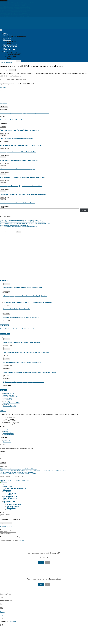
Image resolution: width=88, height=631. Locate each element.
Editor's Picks (8, 395)
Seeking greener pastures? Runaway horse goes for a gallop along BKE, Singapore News (26, 352)
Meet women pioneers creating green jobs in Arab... (14, 11)
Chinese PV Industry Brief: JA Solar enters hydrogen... (15, 4)
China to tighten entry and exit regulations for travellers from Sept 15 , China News (22, 222)
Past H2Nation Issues (14, 53)
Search (18, 61)
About (5, 51)
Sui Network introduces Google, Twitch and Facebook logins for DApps (22, 362)
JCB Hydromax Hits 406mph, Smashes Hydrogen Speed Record (22, 177)
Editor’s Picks (7, 35)
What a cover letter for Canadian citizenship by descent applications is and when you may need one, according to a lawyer (33, 470)
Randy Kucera (3, 103)
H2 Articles (7, 38)
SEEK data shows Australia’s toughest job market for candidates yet (18, 226)
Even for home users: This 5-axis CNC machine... (17, 203)
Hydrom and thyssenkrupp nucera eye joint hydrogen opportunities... (18, 2)
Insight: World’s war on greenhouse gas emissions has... (15, 7)
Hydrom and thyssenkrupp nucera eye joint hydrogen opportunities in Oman (23, 382)
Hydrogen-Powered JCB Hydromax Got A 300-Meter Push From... (23, 194)
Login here (21, 540)
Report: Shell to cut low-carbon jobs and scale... (13, 5)
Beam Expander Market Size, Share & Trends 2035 (18, 152)
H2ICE (5, 48)
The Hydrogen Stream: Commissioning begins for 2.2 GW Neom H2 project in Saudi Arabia (25, 223)
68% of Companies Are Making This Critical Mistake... (15, 16)
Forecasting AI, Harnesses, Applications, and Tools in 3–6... (21, 186)
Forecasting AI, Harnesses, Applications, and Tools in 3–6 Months (18, 473)
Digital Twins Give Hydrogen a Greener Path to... (13, 13)
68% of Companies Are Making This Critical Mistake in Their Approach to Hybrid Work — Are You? (29, 372)
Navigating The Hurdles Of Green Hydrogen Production (15, 8)
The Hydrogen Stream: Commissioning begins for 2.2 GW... (21, 145)
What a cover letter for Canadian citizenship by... (17, 169)
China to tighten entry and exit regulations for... (17, 139)
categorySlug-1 (8, 393)
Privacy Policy (11, 56)
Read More (3, 87)
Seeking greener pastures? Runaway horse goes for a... (15, 10)
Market (9, 43)
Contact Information (13, 54)
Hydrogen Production (10, 45)
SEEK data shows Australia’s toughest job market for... (19, 160)
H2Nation (3, 411)
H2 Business (7, 40)
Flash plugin (13, 621)
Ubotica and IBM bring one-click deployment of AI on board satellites (21, 342)
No (47, 562)
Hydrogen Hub (11, 41)
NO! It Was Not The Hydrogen (16, 36)
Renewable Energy (9, 50)
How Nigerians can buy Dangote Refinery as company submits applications (20, 220)
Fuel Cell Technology (10, 46)
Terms (9, 58)
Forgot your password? (6, 526)
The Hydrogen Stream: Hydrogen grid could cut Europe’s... (16, 14)
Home (5, 33)
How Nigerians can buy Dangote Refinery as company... (19, 130)
